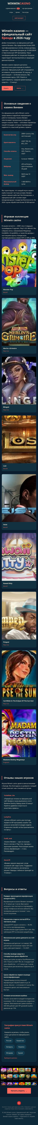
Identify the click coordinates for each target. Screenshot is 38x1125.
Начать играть (18, 1090)
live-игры (25, 12)
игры (11, 12)
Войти (19, 88)
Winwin (19, 3)
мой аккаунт (19, 18)
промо (17, 12)
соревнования (12, 8)
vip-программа (27, 8)
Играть (6, 88)
